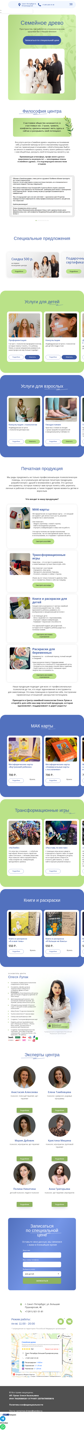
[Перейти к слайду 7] (47, 220)
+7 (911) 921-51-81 (34, 1311)
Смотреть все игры (43, 585)
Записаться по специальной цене (42, 40)
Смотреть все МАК (43, 541)
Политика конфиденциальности (26, 1404)
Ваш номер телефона (31, 1260)
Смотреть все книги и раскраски (44, 636)
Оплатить (32, 357)
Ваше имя (26, 1250)
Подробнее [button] (19, 271)
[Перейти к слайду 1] (36, 220)
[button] (24, 1087)
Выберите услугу (29, 1269)
